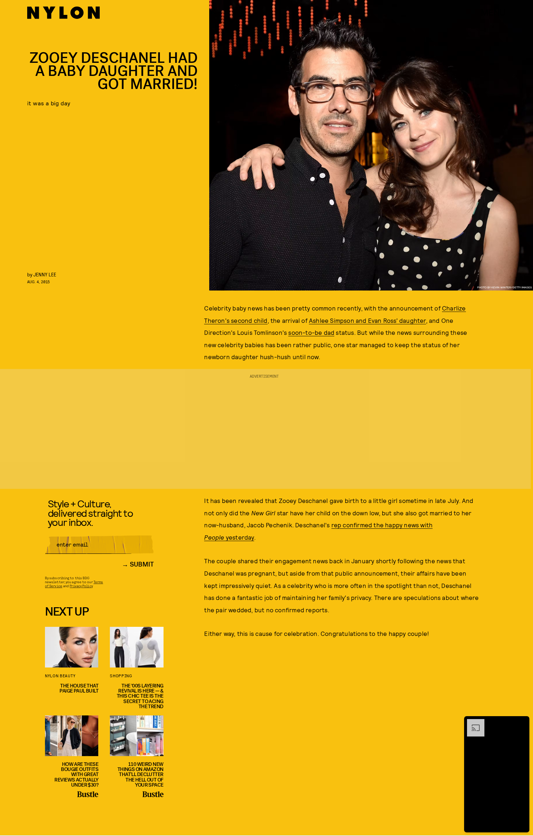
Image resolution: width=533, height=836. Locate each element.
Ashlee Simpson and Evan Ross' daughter (367, 320)
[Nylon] (63, 12)
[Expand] (472, 722)
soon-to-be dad (311, 332)
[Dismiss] (521, 722)
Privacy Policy (81, 586)
